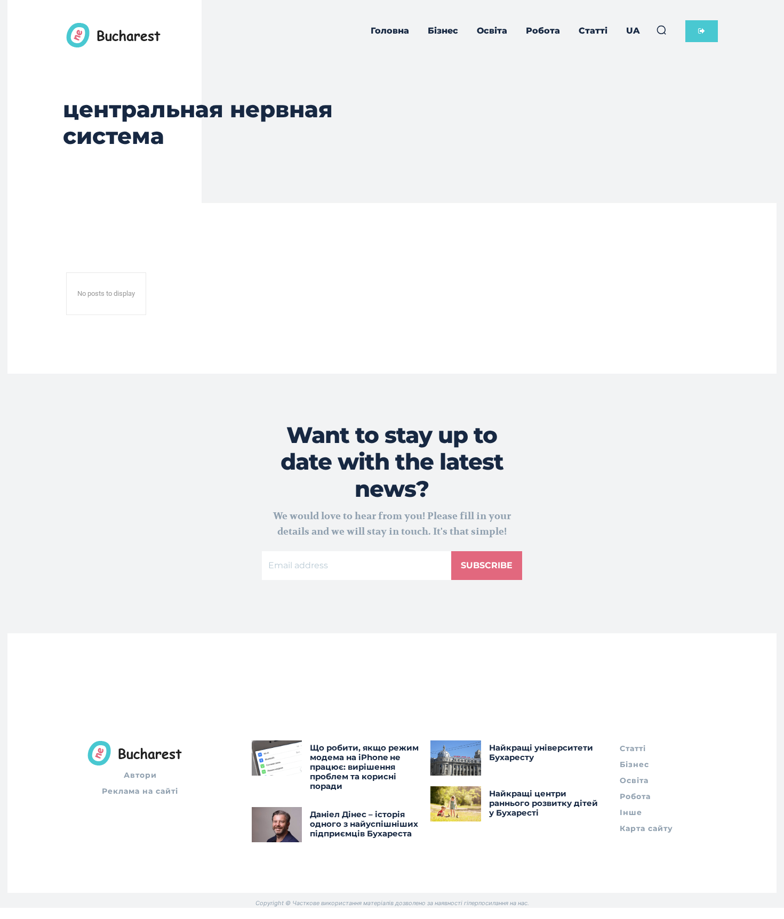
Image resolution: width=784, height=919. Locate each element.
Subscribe (487, 565)
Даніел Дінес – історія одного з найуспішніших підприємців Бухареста (364, 824)
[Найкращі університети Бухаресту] (455, 758)
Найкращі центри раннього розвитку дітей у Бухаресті (543, 803)
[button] (661, 30)
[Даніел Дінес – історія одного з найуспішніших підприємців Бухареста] (277, 824)
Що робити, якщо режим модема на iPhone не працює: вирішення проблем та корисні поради (364, 767)
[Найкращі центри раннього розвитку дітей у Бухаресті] (455, 803)
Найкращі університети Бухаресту (541, 752)
